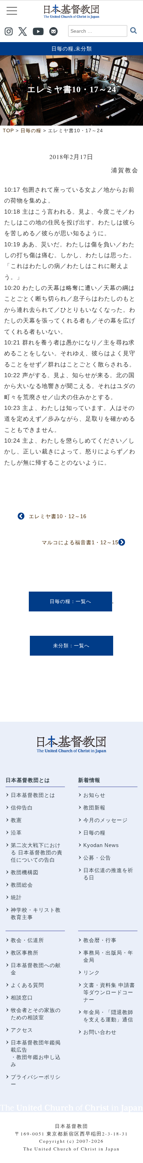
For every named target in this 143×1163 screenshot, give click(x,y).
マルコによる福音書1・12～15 (80, 542)
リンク (91, 972)
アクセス (22, 1030)
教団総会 (22, 885)
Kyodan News (101, 845)
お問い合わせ (100, 1032)
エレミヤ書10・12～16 (57, 516)
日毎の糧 (62, 49)
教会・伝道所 (27, 940)
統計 (16, 897)
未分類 (83, 49)
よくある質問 (27, 985)
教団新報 (94, 807)
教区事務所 (25, 953)
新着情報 (89, 780)
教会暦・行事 (100, 940)
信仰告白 (22, 807)
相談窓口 (22, 997)
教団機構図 (25, 872)
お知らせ (94, 795)
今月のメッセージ (105, 820)
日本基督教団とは (28, 780)
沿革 (16, 833)
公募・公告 (97, 858)
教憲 (16, 820)
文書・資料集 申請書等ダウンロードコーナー (109, 992)
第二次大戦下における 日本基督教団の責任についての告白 (36, 852)
